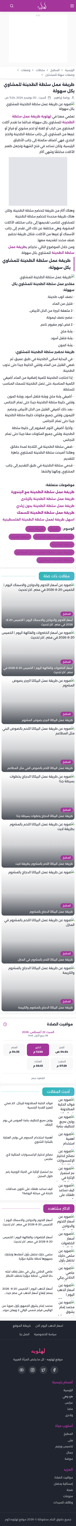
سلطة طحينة (20, 537)
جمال (69, 1452)
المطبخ (68, 1434)
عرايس (69, 1402)
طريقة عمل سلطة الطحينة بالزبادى (47, 499)
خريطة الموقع (22, 1325)
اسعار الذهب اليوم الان (49, 1325)
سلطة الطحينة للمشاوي (55, 560)
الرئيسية (68, 1390)
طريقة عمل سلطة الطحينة (53, 537)
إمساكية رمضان (63, 1483)
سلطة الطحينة (62, 544)
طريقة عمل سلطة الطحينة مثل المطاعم (44, 552)
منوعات (68, 1496)
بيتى (70, 1440)
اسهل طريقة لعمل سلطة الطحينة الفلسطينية (38, 519)
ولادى (69, 1415)
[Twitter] (43, 1370)
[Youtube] (22, 1370)
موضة (69, 1459)
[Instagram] (32, 1370)
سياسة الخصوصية (45, 1334)
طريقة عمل (36, 529)
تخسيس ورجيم (64, 1446)
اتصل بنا (24, 1334)
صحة (70, 1490)
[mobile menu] (72, 6)
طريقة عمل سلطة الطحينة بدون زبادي (45, 506)
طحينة (54, 529)
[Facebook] (54, 1370)
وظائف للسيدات (63, 1502)
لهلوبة (46, 116)
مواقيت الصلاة (63, 1477)
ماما (70, 1409)
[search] (12, 6)
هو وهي (68, 1396)
